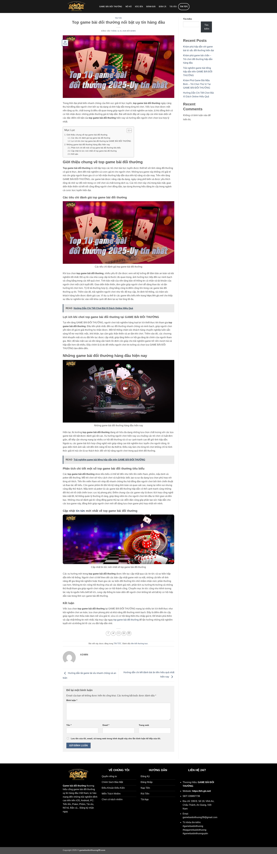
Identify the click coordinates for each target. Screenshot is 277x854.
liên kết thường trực (139, 643)
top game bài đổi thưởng (126, 620)
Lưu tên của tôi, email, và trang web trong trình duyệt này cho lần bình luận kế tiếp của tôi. (116, 738)
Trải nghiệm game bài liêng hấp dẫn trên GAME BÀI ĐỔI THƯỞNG (197, 72)
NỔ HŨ (129, 6)
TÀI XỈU (173, 6)
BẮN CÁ (162, 6)
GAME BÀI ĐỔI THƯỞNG (110, 6)
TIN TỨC (184, 6)
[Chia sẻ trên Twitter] (113, 633)
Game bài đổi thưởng (74, 785)
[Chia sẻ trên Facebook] (108, 633)
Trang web (144, 725)
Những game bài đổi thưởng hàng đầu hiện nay (88, 144)
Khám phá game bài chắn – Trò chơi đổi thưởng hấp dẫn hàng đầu (198, 59)
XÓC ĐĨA (139, 6)
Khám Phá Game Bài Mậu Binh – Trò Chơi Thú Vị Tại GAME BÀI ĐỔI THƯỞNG (197, 84)
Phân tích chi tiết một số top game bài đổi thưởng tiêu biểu (96, 148)
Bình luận (71, 700)
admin (133, 31)
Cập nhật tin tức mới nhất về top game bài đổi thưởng (94, 151)
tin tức (80, 510)
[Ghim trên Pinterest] (123, 633)
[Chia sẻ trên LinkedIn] (129, 633)
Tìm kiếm (187, 19)
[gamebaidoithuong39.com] (78, 6)
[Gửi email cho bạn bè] (118, 633)
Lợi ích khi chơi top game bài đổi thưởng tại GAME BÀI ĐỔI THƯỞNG (101, 141)
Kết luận (74, 154)
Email (106, 725)
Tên (68, 725)
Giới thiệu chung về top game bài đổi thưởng (87, 135)
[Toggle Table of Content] (128, 130)
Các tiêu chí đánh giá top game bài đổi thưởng (90, 138)
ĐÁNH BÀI (151, 6)
